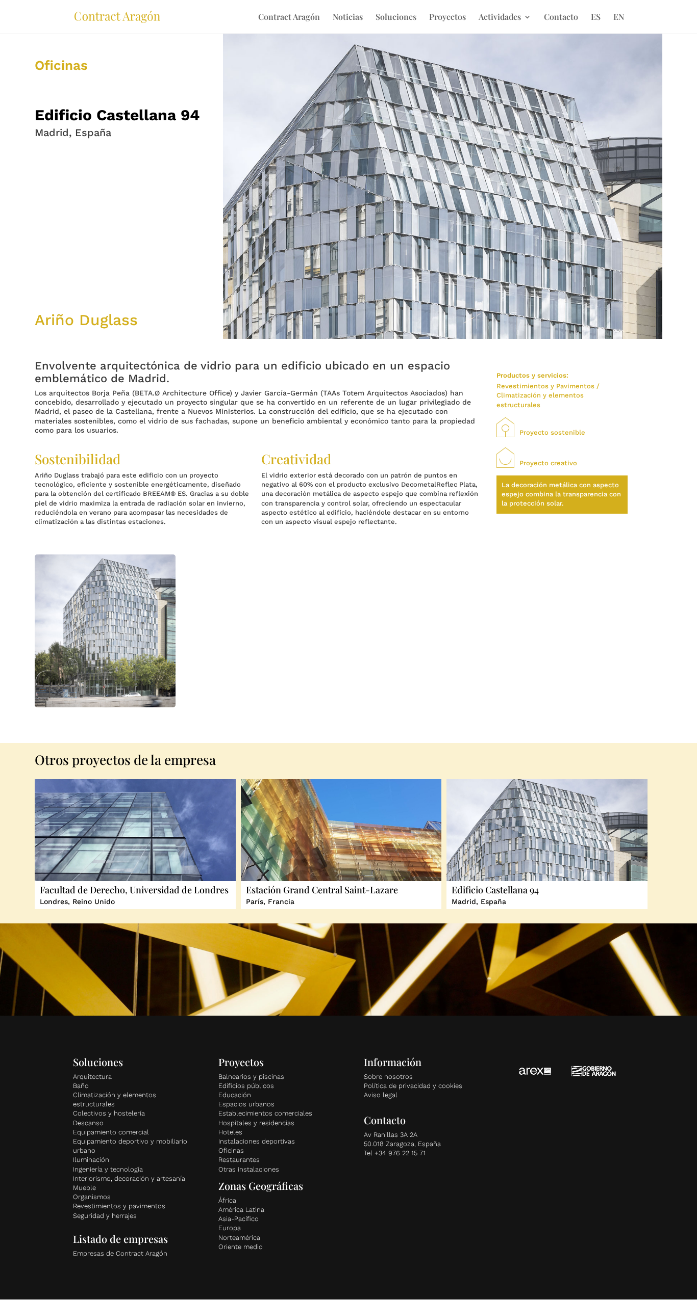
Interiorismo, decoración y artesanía (129, 1178)
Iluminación (91, 1159)
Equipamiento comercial (111, 1132)
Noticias (348, 17)
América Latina (241, 1209)
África (227, 1200)
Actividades (500, 17)
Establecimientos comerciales (265, 1113)
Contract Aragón (289, 17)
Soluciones (396, 17)
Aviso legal (380, 1095)
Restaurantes (239, 1159)
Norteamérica (239, 1237)
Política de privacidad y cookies (413, 1086)
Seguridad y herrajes (105, 1215)
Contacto (561, 17)
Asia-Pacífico (238, 1219)
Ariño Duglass (86, 320)
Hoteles (230, 1132)
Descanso (88, 1123)
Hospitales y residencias (256, 1123)
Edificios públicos (246, 1086)
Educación (234, 1095)
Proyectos (447, 17)
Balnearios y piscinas (251, 1076)
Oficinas (231, 1150)
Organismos (92, 1197)
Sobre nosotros (388, 1076)
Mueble (84, 1187)
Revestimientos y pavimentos (119, 1206)
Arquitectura (92, 1076)
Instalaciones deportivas (256, 1141)
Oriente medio (240, 1247)
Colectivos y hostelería (109, 1113)
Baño (81, 1086)
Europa (229, 1228)
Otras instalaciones (248, 1169)
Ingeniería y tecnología (108, 1169)
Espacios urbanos (246, 1104)
